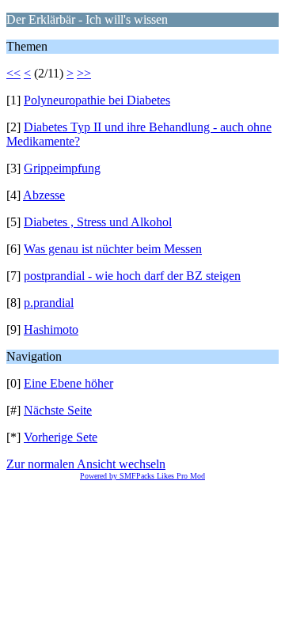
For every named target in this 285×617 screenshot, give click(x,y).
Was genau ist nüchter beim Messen (113, 249)
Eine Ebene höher (68, 383)
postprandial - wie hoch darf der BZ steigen (132, 275)
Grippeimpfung (62, 168)
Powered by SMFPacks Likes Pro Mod (142, 475)
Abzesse (44, 195)
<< (13, 73)
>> (84, 73)
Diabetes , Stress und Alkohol (98, 222)
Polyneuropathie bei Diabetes (97, 100)
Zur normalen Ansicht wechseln (85, 464)
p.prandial (49, 302)
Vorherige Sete (60, 437)
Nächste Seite (58, 410)
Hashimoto (51, 329)
